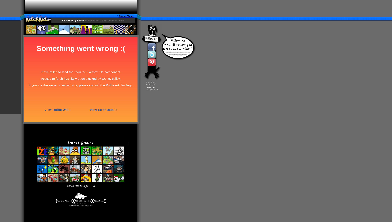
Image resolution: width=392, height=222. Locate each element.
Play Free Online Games (81, 204)
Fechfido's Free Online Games (83, 205)
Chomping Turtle (152, 89)
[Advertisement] (81, 7)
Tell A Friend (150, 84)
